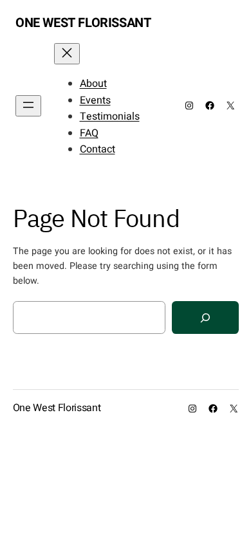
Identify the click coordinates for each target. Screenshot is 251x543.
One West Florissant (83, 23)
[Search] (205, 317)
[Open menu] (28, 105)
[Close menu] (67, 53)
